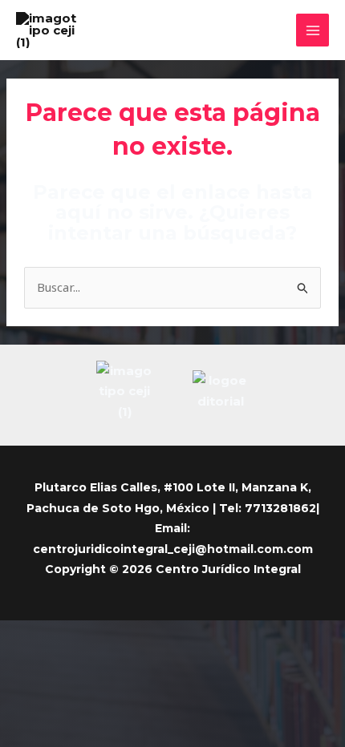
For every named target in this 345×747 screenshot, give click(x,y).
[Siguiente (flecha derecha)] (51, 657)
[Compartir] (87, 635)
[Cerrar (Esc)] (122, 635)
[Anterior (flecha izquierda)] (16, 657)
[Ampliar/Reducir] (16, 635)
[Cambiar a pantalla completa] (51, 635)
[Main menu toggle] (312, 30)
